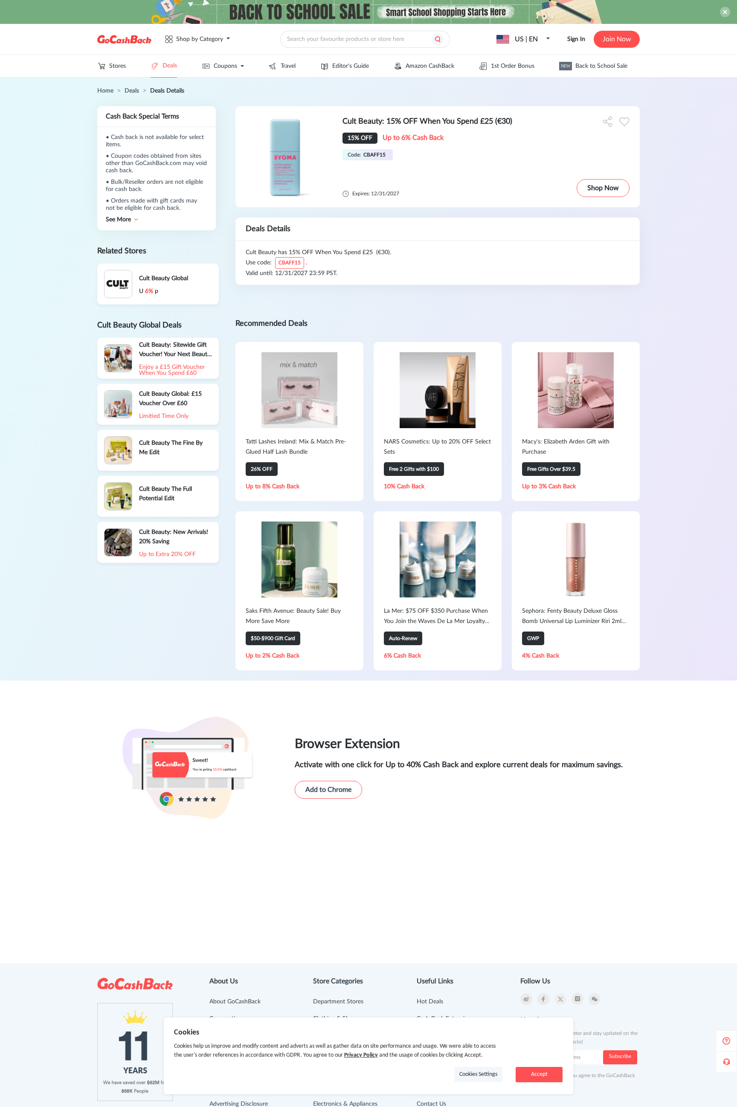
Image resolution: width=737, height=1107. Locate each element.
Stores (117, 66)
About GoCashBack (235, 1002)
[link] (105, 91)
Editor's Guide (350, 66)
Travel (288, 66)
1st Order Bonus (512, 66)
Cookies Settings (478, 1074)
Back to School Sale (594, 66)
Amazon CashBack (430, 66)
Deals (169, 66)
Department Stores (338, 1002)
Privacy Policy (361, 1055)
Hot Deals (430, 1002)
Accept (539, 1074)
